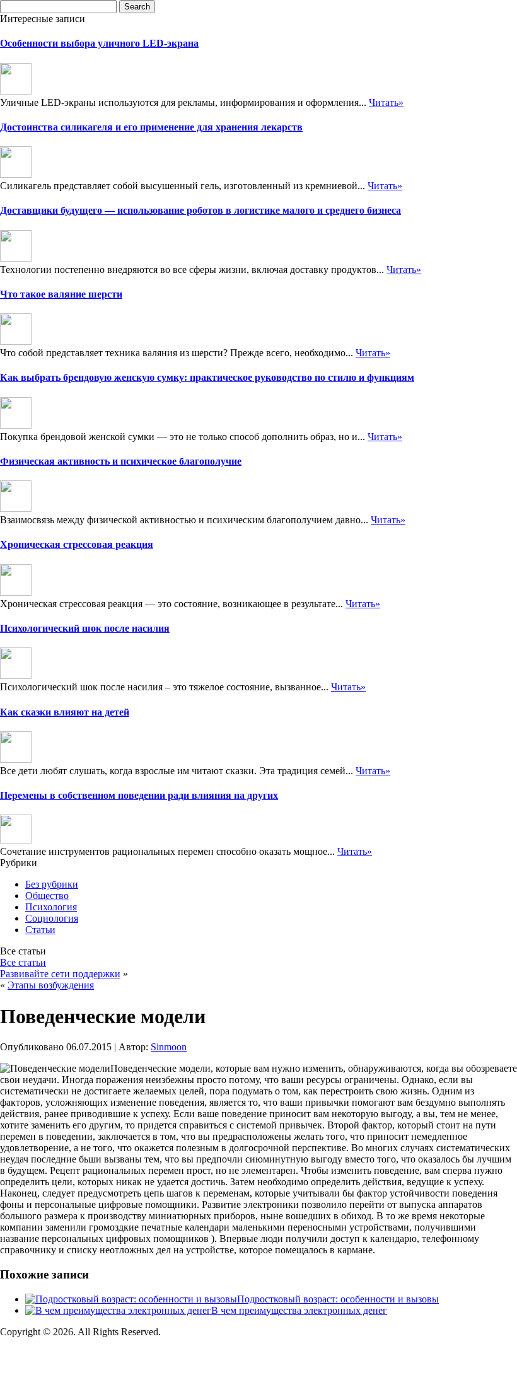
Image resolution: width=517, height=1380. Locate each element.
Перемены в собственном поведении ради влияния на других (139, 795)
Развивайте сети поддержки (60, 973)
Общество (47, 895)
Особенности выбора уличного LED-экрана (99, 43)
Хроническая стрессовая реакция (76, 544)
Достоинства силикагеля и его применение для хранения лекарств (151, 127)
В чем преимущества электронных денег (299, 1310)
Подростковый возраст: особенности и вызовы (338, 1299)
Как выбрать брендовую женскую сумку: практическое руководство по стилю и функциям (207, 377)
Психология (51, 907)
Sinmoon (169, 1046)
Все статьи (23, 962)
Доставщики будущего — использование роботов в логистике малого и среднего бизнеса (200, 210)
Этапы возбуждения (51, 985)
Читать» (386, 102)
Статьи (40, 929)
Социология (51, 918)
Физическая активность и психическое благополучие (120, 461)
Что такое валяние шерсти (61, 294)
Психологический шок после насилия (85, 628)
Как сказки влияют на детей (64, 712)
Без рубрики (51, 884)
